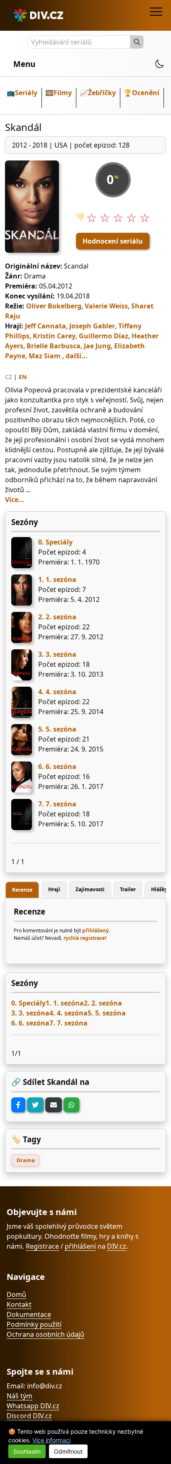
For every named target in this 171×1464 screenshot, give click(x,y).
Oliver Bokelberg (53, 306)
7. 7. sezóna (57, 803)
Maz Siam (45, 355)
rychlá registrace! (85, 937)
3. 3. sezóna (57, 654)
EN (23, 377)
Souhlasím (27, 1451)
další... (77, 355)
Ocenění (145, 92)
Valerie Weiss (106, 306)
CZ (8, 377)
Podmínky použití (34, 1324)
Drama (26, 1160)
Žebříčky (102, 92)
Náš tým (19, 1395)
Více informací (51, 1440)
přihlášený (95, 930)
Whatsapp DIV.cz (33, 1405)
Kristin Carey (54, 335)
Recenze (22, 889)
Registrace (42, 1246)
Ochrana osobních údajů (45, 1334)
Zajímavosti (90, 889)
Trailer (128, 889)
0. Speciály (55, 542)
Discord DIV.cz (29, 1415)
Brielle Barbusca (54, 345)
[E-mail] (53, 1104)
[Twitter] (35, 1104)
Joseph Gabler (92, 325)
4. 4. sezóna (57, 691)
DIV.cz (116, 1246)
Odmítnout (68, 1451)
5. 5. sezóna (57, 729)
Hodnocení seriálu (113, 241)
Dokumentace (29, 1314)
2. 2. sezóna (57, 616)
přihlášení (80, 1246)
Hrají (54, 889)
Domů (16, 1294)
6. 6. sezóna (57, 766)
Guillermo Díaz (103, 335)
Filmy (63, 92)
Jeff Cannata (45, 325)
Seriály (26, 92)
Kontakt (19, 1304)
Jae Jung (97, 345)
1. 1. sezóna (57, 579)
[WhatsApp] (71, 1104)
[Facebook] (18, 1104)
